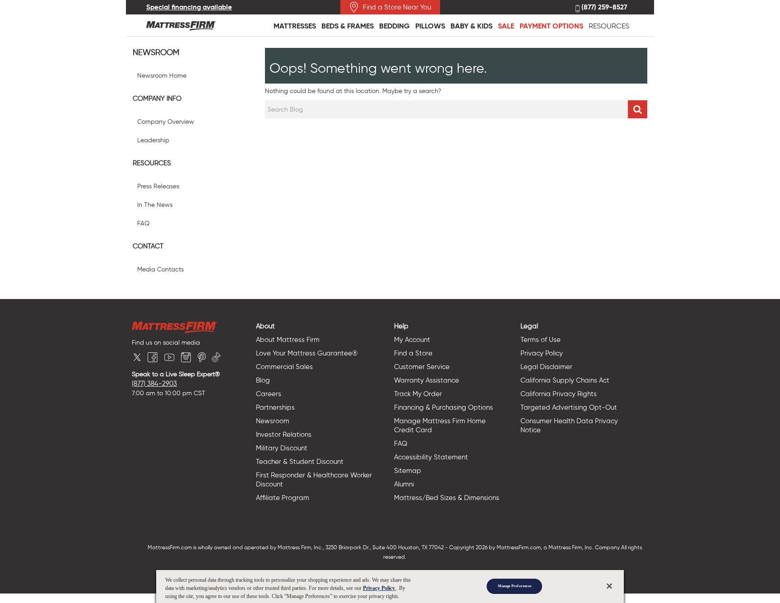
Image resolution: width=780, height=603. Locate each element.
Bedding (394, 26)
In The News (154, 205)
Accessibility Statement (431, 457)
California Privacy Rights (558, 394)
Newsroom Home (161, 75)
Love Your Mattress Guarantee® (307, 353)
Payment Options (551, 26)
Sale (506, 26)
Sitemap (407, 471)
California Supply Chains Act (564, 380)
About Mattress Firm (288, 340)
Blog (263, 380)
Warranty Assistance (426, 380)
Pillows (430, 26)
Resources (609, 26)
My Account (412, 340)
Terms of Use (540, 340)
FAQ (143, 223)
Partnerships (275, 407)
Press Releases (158, 186)
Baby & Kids (471, 26)
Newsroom (156, 52)
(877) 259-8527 (603, 7)
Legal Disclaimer (546, 367)
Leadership (153, 140)
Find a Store (413, 353)
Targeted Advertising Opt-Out (568, 407)
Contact (148, 246)
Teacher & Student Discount (300, 462)
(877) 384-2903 (154, 383)
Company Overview (165, 122)
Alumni (404, 484)
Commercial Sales (284, 367)
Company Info (157, 98)
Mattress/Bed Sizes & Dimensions (446, 498)
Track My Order (418, 394)
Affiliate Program (282, 498)
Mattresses (295, 26)
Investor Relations (283, 434)
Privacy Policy (541, 353)
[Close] (609, 586)
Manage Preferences (514, 586)
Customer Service (422, 367)
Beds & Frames (347, 26)
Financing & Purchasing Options (443, 407)
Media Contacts (160, 269)
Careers (268, 394)
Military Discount (281, 448)
